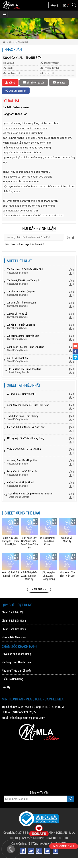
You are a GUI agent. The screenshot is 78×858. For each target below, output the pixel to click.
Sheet (11, 41)
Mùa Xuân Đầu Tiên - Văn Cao (67, 573)
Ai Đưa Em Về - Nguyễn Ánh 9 (21, 394)
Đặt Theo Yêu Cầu (35, 82)
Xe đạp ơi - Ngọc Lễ (17, 313)
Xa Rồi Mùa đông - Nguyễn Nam (23, 335)
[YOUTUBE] (75, 346)
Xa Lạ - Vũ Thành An (17, 358)
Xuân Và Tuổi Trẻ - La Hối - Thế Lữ (24, 449)
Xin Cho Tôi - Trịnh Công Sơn (21, 291)
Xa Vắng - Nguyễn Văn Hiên (21, 324)
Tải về (12, 82)
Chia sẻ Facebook (17, 90)
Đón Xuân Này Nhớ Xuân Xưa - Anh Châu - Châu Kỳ (29, 542)
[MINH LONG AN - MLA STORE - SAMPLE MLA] (11, 7)
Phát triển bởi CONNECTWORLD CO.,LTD (44, 838)
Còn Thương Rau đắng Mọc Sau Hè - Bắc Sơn (31, 493)
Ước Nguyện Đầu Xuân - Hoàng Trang (25, 438)
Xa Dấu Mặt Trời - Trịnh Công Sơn (25, 369)
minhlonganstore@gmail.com (27, 718)
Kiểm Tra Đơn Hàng (12, 679)
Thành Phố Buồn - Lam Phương (22, 416)
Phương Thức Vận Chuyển (16, 670)
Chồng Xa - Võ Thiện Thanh (20, 482)
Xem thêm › (39, 589)
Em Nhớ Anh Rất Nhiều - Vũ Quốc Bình (26, 427)
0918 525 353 (20, 712)
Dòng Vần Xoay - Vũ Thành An (22, 471)
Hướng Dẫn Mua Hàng (14, 637)
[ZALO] (75, 357)
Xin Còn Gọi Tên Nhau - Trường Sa (23, 280)
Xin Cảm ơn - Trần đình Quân (21, 302)
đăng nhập (54, 5)
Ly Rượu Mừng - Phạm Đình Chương (48, 541)
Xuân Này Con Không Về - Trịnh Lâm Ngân (28, 405)
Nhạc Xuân (23, 41)
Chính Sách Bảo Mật (13, 612)
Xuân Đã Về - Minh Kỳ (67, 539)
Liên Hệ (6, 687)
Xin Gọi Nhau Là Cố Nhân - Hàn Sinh (25, 269)
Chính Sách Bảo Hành (14, 629)
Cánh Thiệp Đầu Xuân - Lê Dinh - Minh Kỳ (29, 575)
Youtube (61, 82)
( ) (68, 5)
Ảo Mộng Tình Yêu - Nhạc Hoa (22, 460)
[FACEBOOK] (75, 351)
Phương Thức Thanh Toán (16, 662)
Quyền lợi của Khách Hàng (16, 654)
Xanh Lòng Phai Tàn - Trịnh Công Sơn (25, 347)
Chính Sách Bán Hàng (14, 620)
